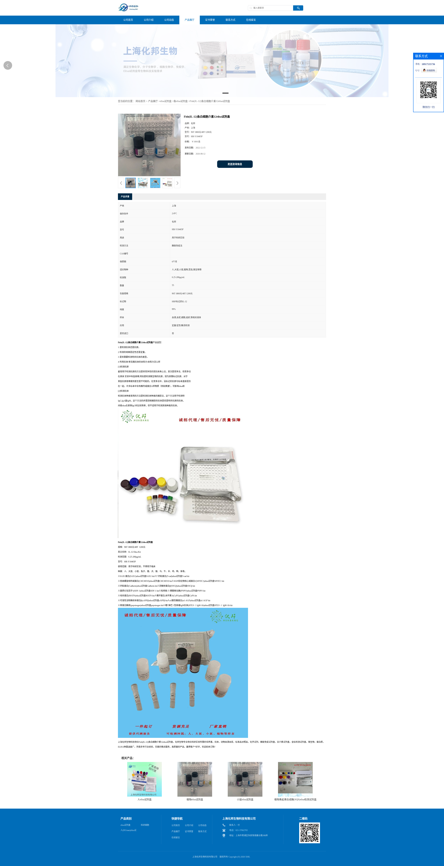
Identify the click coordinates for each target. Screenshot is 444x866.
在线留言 (176, 837)
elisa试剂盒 (166, 101)
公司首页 (176, 825)
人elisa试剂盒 (145, 799)
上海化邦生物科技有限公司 (204, 857)
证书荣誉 (189, 831)
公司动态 (202, 825)
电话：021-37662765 (238, 830)
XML (247, 857)
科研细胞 (145, 825)
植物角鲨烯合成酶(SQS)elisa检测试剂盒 (295, 799)
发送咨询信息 (235, 164)
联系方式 (202, 831)
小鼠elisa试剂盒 (245, 799)
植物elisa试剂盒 (195, 799)
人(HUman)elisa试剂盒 (128, 831)
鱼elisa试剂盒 (181, 101)
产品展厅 (153, 101)
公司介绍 (189, 825)
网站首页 (140, 101)
